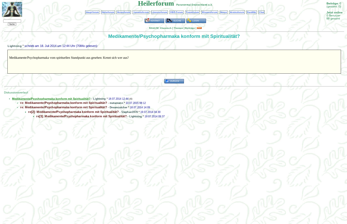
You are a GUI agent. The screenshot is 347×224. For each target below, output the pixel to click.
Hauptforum (92, 12)
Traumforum (192, 12)
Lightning (15, 46)
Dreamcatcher (118, 107)
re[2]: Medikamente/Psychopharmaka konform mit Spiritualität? (73, 112)
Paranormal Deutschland (191, 4)
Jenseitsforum (141, 12)
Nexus (223, 12)
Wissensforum (209, 12)
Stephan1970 (129, 112)
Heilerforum (108, 12)
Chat (261, 12)
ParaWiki (251, 12)
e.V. (210, 4)
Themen (178, 28)
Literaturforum (159, 12)
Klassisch (165, 28)
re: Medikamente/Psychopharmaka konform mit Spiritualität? (63, 102)
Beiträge (190, 28)
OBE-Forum (176, 12)
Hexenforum (123, 12)
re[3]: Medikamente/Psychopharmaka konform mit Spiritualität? (81, 116)
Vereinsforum (237, 12)
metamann (116, 102)
